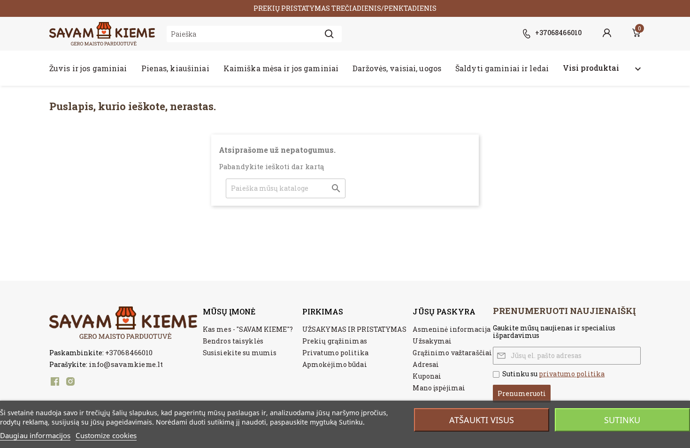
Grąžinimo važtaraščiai (452, 352)
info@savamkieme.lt (126, 364)
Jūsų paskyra (444, 311)
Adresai (426, 364)
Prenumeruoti (522, 393)
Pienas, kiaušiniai (175, 68)
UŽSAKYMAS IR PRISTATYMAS (354, 329)
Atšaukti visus (481, 420)
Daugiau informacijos (35, 435)
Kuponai (427, 376)
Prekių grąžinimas (334, 340)
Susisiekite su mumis (239, 352)
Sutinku (622, 420)
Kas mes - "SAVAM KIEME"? (248, 329)
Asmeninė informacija (451, 329)
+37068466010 (129, 352)
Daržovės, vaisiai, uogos (397, 68)
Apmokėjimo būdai (334, 364)
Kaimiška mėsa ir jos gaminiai (280, 68)
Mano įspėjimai (439, 387)
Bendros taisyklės (233, 340)
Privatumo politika (335, 352)
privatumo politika (572, 373)
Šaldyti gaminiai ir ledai (502, 68)
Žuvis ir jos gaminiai (88, 68)
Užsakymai (432, 340)
